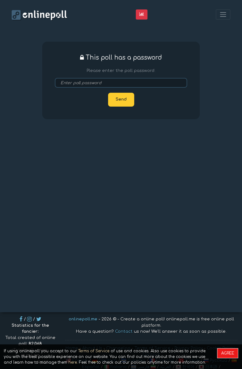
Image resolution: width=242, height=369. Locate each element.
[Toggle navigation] (223, 14)
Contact (124, 331)
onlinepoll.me (83, 319)
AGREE (227, 353)
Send (121, 99)
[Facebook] (21, 319)
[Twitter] (38, 319)
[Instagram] (29, 319)
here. (73, 362)
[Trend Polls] (141, 14)
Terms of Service (93, 351)
